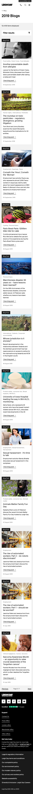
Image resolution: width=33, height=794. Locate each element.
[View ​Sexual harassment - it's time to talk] (16, 437)
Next (29, 689)
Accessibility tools (25, 1)
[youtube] (24, 701)
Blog (5, 10)
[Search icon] (25, 5)
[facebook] (14, 701)
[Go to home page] (7, 5)
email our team (25, 744)
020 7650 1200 (13, 744)
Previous (5, 689)
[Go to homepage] (7, 695)
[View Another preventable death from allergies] (16, 50)
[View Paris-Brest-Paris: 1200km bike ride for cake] (16, 214)
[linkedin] (9, 701)
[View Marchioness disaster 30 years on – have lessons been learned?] (16, 266)
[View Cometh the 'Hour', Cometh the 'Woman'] (16, 158)
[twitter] (4, 701)
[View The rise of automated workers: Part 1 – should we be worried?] (16, 591)
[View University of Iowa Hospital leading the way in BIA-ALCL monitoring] (16, 380)
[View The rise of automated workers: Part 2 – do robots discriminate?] (16, 539)
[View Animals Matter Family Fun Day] (16, 488)
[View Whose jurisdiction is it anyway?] (16, 322)
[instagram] (19, 701)
